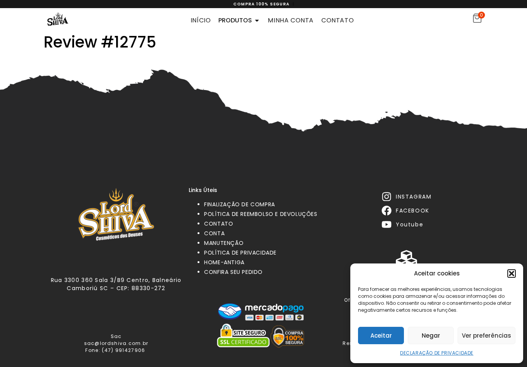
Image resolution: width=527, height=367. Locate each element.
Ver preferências (486, 335)
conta (214, 233)
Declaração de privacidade (436, 353)
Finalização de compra (239, 204)
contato (218, 224)
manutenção (223, 243)
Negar (431, 335)
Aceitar (381, 335)
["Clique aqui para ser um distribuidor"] (406, 259)
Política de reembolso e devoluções (260, 214)
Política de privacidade (240, 253)
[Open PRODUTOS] (257, 20)
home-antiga (224, 262)
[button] (511, 273)
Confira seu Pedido (233, 272)
